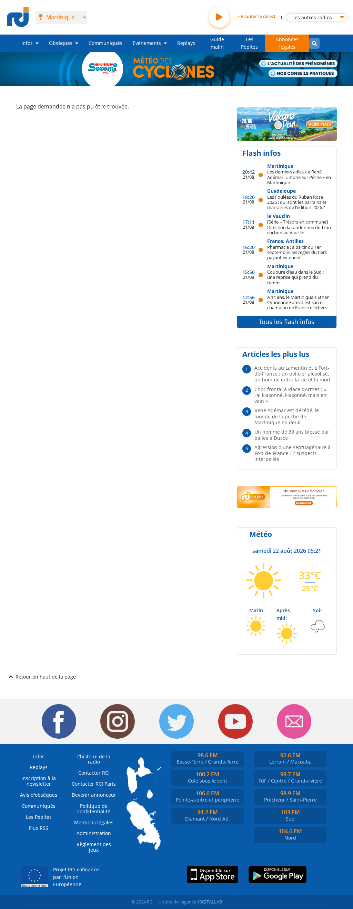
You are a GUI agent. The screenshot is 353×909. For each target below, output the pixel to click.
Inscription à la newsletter (38, 781)
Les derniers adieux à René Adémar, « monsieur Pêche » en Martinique (299, 177)
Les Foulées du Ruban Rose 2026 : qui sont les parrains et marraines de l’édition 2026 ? (296, 202)
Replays (186, 43)
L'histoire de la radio (93, 759)
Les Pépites (249, 43)
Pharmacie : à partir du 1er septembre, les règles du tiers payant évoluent (297, 252)
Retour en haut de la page (46, 676)
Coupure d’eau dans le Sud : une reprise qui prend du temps (295, 277)
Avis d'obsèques (38, 795)
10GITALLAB (209, 902)
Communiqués (105, 43)
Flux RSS (38, 828)
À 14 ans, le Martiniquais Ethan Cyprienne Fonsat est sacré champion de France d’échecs (298, 302)
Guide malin (217, 43)
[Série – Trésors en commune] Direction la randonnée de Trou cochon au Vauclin (299, 227)
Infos (27, 43)
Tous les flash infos (286, 322)
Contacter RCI (94, 772)
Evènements (147, 43)
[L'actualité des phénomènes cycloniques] (298, 64)
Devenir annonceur (94, 795)
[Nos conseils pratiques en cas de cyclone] (303, 73)
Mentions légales (93, 822)
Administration (94, 833)
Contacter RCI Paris (94, 783)
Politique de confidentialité (93, 809)
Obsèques (60, 43)
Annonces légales (287, 43)
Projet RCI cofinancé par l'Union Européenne (76, 877)
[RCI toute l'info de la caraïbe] (17, 17)
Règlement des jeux (94, 847)
